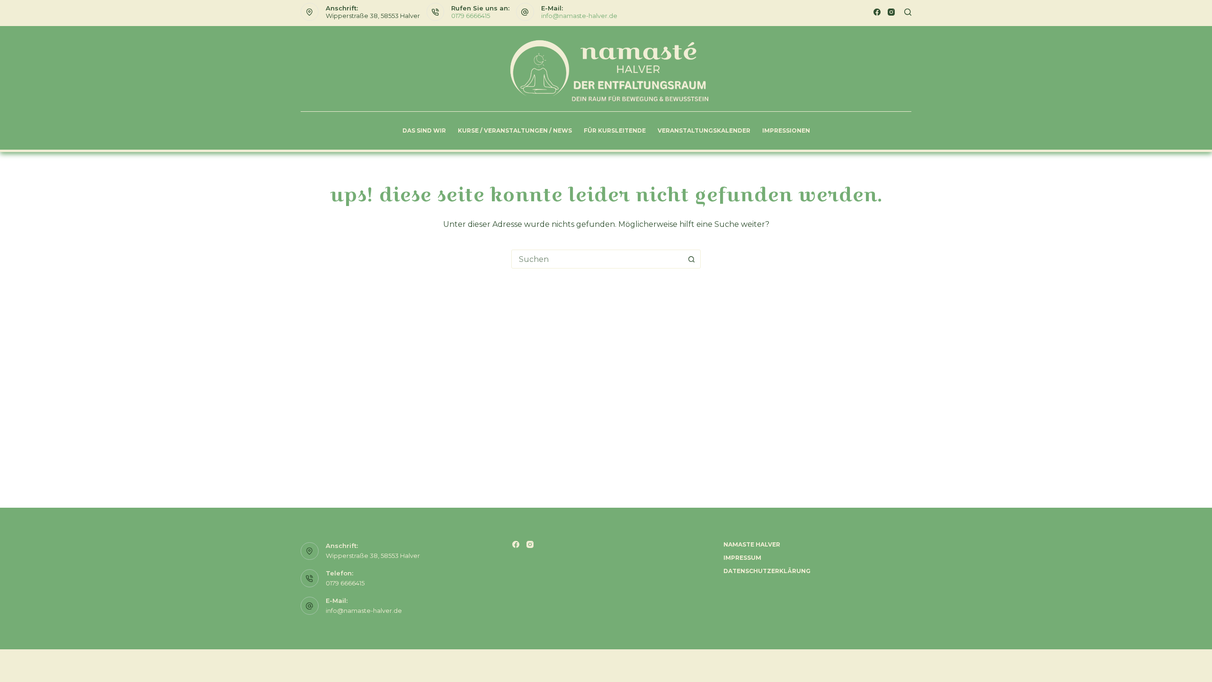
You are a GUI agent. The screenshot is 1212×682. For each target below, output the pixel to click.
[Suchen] (907, 12)
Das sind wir (424, 130)
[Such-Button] (691, 259)
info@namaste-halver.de (579, 15)
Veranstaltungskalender (704, 130)
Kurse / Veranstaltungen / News (515, 130)
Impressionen (786, 130)
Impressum (742, 557)
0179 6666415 (470, 15)
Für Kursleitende (615, 130)
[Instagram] (891, 12)
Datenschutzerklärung (767, 570)
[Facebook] (877, 12)
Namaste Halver (751, 544)
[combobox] (597, 259)
